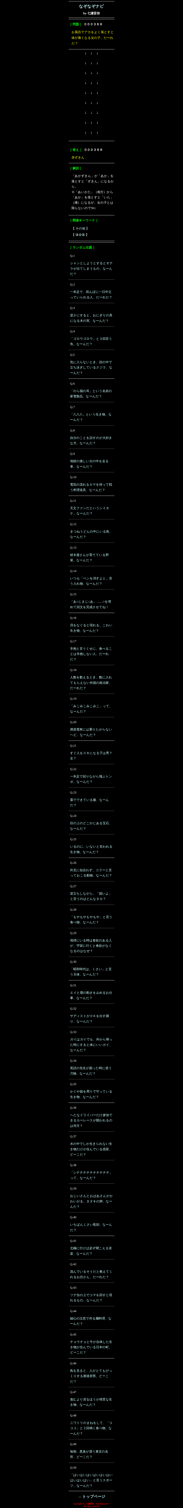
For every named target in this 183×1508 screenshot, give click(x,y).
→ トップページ (91, 1496)
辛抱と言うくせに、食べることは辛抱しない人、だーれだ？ (91, 654)
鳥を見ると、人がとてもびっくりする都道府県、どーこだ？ (91, 1376)
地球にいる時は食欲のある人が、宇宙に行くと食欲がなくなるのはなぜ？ (91, 946)
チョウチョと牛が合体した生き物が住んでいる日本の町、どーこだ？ (91, 1347)
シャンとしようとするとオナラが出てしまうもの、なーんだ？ (91, 268)
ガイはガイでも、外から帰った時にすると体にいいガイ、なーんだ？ (91, 1045)
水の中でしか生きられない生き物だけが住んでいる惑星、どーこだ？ (91, 1149)
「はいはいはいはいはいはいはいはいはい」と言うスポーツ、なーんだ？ (91, 1480)
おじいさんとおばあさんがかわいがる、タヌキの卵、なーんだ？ (91, 1201)
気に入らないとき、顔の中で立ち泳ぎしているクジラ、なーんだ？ (91, 367)
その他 (80, 228)
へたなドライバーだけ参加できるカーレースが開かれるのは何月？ (91, 1120)
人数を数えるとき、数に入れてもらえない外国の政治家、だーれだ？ (91, 683)
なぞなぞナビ (91, 6)
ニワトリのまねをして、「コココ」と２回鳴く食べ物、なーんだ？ (91, 1428)
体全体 (80, 235)
